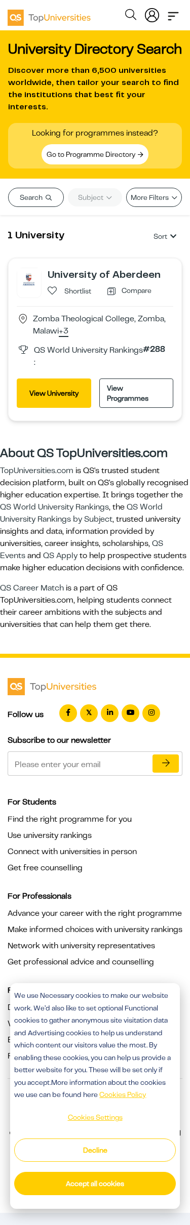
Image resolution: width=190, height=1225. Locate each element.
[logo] (49, 14)
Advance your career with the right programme (95, 913)
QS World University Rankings (54, 507)
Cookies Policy (122, 1094)
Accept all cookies (95, 1183)
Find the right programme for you (70, 819)
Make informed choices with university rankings (95, 929)
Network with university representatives (81, 946)
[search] (130, 16)
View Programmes (127, 393)
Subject (91, 197)
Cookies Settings (95, 1117)
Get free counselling (45, 868)
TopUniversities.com (36, 471)
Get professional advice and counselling (81, 962)
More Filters (150, 197)
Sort (160, 236)
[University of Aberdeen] (29, 279)
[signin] (152, 13)
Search (32, 197)
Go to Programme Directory (92, 154)
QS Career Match (32, 588)
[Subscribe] (166, 763)
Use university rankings (50, 835)
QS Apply (60, 556)
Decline (95, 1150)
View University (54, 393)
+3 (63, 331)
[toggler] (173, 13)
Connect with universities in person (72, 852)
